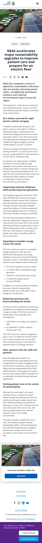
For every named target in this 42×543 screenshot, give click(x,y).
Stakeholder (25, 44)
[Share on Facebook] (10, 77)
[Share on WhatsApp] (14, 77)
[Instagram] (19, 503)
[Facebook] (14, 503)
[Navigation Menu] (37, 3)
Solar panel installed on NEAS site (21, 470)
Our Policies (21, 496)
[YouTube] (27, 503)
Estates (14, 44)
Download (21, 476)
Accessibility (21, 491)
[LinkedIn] (23, 503)
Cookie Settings (21, 510)
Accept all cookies (29, 539)
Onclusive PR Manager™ (26, 519)
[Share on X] (18, 77)
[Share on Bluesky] (22, 77)
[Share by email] (26, 77)
